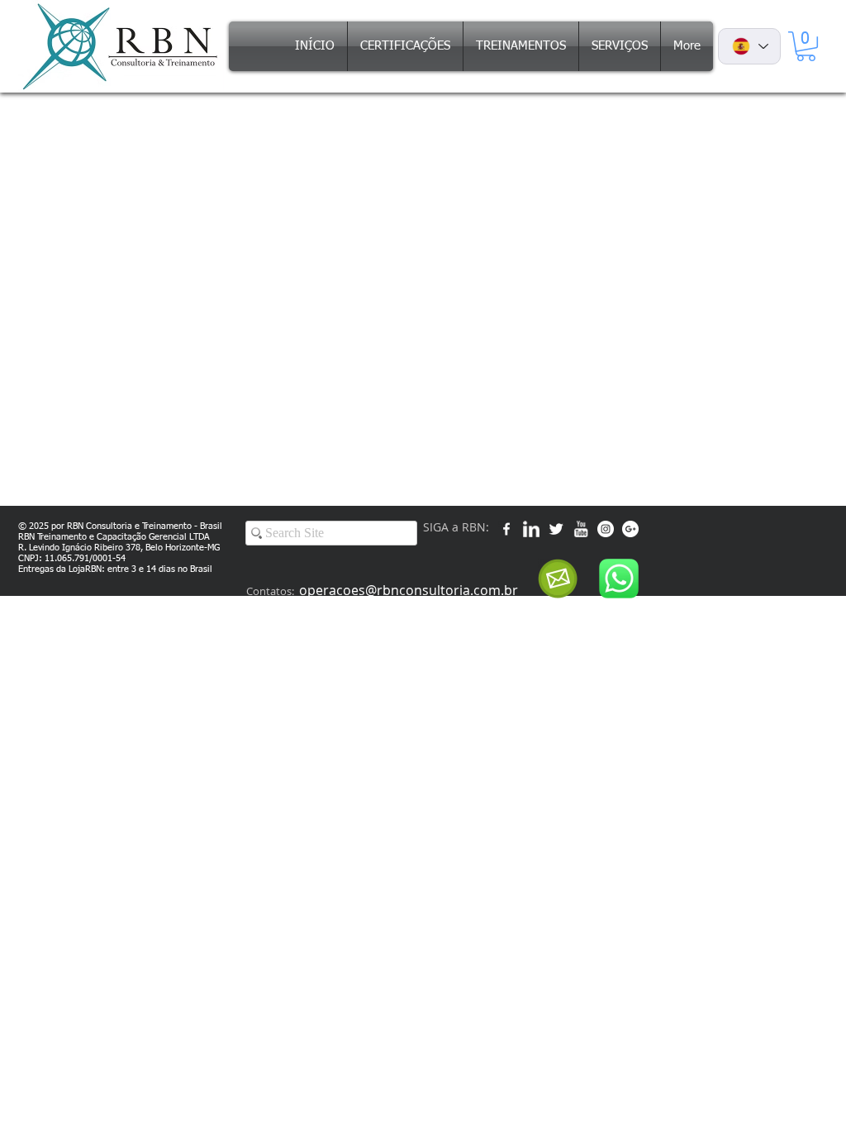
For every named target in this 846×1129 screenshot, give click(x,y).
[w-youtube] (581, 529)
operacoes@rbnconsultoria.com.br (408, 590)
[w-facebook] (506, 529)
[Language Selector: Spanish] (749, 46)
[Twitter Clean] (556, 529)
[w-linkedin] (531, 529)
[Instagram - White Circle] (605, 529)
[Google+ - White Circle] (630, 529)
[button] (806, 46)
